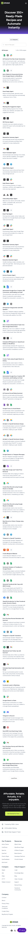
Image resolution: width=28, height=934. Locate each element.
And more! (4, 862)
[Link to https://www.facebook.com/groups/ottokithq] (12, 931)
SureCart (4, 853)
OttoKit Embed (18, 859)
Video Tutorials (18, 879)
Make (3, 876)
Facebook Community (17, 889)
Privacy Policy (5, 903)
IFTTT (3, 879)
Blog (15, 876)
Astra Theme (5, 844)
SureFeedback (5, 859)
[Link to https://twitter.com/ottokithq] (15, 931)
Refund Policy (18, 885)
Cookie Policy (5, 911)
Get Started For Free (13, 813)
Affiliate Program (19, 850)
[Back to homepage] (5, 3)
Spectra (4, 850)
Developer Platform (19, 856)
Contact (4, 897)
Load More (14, 778)
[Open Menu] (26, 3)
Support (16, 882)
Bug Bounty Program (7, 914)
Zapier (3, 870)
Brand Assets (18, 853)
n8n (3, 873)
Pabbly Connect (6, 882)
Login (15, 870)
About (3, 900)
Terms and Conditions (5, 907)
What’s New (17, 844)
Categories (15, 39)
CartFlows (4, 847)
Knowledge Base (18, 873)
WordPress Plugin (19, 847)
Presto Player (5, 856)
